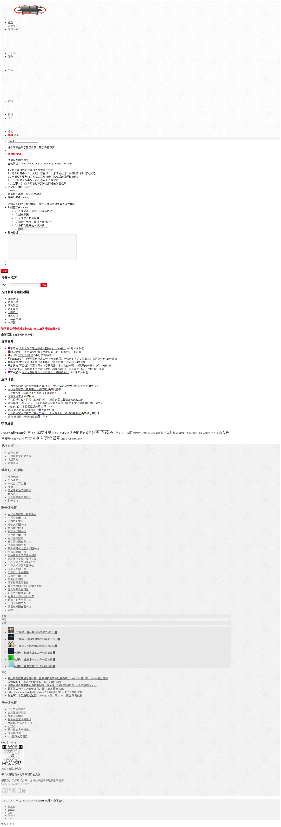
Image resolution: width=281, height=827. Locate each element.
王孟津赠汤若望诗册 (19, 490)
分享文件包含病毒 (28, 218)
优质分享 (44, 432)
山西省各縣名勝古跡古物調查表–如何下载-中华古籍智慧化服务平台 (46, 386)
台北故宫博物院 (17, 712)
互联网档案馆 (15, 538)
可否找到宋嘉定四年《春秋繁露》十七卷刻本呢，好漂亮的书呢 (61, 358)
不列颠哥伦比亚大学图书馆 (23, 548)
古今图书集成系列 (82, 432)
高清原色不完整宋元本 (71, 439)
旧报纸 (187, 433)
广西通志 (13, 480)
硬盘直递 (13, 463)
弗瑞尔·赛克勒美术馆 (20, 722)
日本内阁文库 (15, 521)
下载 (33, 433)
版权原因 (23, 214)
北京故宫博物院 (17, 709)
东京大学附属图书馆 (19, 593)
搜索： (5, 284)
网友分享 (32, 438)
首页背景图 (50, 438)
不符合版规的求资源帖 (31, 225)
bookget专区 (14, 319)
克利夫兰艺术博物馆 (19, 719)
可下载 (102, 432)
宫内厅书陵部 (15, 528)
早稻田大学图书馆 (18, 572)
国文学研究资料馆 (18, 589)
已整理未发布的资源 (19, 456)
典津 (10, 610)
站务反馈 (13, 309)
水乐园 (12, 322)
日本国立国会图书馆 (19, 541)
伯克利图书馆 (15, 579)
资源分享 (13, 302)
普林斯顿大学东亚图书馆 (22, 555)
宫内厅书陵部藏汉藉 (144, 432)
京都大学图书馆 (17, 531)
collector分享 (20, 432)
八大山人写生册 (17, 483)
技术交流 (13, 315)
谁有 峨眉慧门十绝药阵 (21, 416)
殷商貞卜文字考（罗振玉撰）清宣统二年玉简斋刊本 (54, 369)
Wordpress (38, 800)
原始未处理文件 (60, 433)
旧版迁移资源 (196, 433)
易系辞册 (13, 493)
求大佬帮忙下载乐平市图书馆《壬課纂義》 (32, 392)
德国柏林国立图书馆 (19, 606)
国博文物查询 (25, 355)
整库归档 (178, 432)
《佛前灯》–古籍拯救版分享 (24, 406)
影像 (157, 432)
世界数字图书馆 (17, 534)
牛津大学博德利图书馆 (21, 565)
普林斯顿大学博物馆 (19, 729)
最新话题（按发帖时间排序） (18, 334)
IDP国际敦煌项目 (18, 736)
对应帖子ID (20, 187)
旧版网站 (13, 459)
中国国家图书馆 (17, 517)
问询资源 (13, 305)
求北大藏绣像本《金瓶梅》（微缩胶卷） (42, 362)
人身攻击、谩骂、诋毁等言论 (35, 211)
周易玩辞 (13, 476)
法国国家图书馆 (17, 545)
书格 (18, 800)
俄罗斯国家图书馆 (18, 582)
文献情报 (13, 312)
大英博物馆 (14, 733)
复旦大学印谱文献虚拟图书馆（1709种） (42, 348)
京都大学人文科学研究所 (22, 562)
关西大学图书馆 (17, 575)
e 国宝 (11, 726)
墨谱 (10, 487)
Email (11, 141)
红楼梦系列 (18, 438)
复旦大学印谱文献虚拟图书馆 (25, 586)
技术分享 (166, 432)
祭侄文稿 (13, 500)
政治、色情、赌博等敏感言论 (35, 221)
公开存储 (13, 452)
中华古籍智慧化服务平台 (22, 514)
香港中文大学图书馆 (19, 599)
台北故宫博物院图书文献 (22, 558)
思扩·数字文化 (55, 800)
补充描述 (13, 232)
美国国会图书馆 (17, 552)
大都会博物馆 (15, 716)
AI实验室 (5, 433)
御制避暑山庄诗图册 (19, 497)
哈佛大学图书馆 (17, 524)
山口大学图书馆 (17, 603)
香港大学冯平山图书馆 (21, 596)
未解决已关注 (210, 432)
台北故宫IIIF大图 (121, 432)
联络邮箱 (18, 197)
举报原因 (18, 207)
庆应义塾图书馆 (17, 569)
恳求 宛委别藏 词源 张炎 (22, 410)
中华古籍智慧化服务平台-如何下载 (28, 389)
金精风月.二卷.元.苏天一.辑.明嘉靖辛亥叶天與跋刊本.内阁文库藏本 (46, 403)
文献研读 (13, 298)
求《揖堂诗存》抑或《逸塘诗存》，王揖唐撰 (34, 399)
